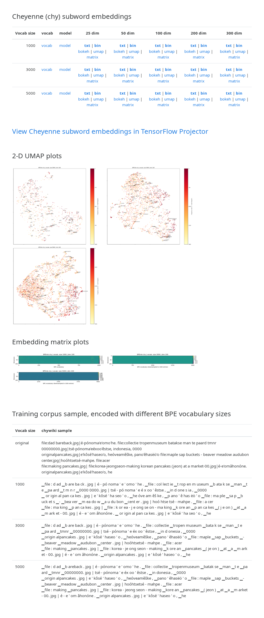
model (65, 45)
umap (98, 51)
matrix (92, 57)
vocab (47, 45)
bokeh (83, 51)
